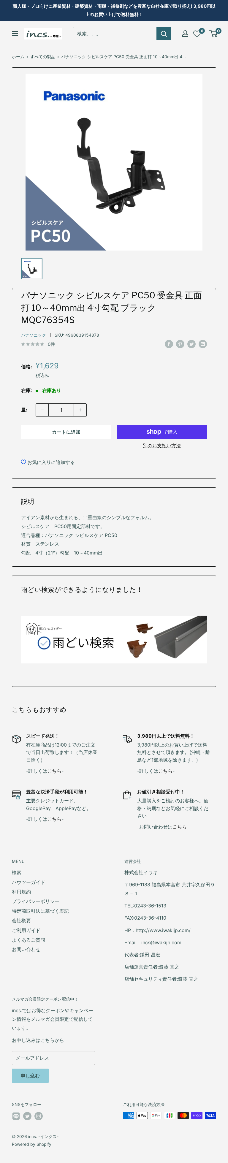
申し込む (30, 1076)
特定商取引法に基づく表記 (40, 911)
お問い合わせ (26, 949)
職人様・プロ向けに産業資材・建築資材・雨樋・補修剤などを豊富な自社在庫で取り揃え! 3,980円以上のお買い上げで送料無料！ (114, 10)
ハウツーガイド (28, 882)
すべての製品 (42, 56)
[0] (213, 33)
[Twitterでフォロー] (27, 1116)
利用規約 (21, 892)
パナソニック (33, 335)
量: (24, 410)
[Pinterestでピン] (180, 343)
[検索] (163, 33)
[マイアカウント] (185, 33)
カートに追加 (66, 432)
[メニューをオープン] (15, 33)
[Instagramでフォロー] (38, 1116)
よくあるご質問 (28, 940)
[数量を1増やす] (80, 410)
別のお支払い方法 (162, 446)
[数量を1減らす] (42, 410)
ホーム (18, 56)
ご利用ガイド (26, 930)
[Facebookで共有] (169, 343)
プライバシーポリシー (35, 901)
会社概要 (21, 920)
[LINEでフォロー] (16, 1117)
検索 (16, 872)
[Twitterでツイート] (191, 343)
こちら (54, 771)
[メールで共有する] (203, 343)
